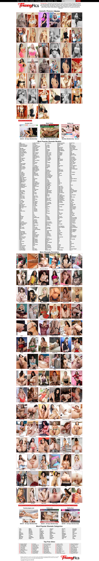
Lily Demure (47, 227)
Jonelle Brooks (48, 171)
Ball (20, 208)
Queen (58, 246)
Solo (63, 538)
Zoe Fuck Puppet (73, 248)
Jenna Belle (47, 155)
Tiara (71, 193)
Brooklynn (21, 234)
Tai (70, 182)
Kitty (46, 201)
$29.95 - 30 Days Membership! (49, 523)
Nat (58, 185)
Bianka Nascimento (23, 222)
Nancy (58, 179)
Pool (63, 529)
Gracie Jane (34, 227)
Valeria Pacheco (73, 207)
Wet (73, 537)
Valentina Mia (72, 204)
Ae (19, 147)
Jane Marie (47, 149)
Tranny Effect (22, 549)
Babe (20, 532)
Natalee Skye (60, 186)
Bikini (30, 528)
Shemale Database (35, 551)
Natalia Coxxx (60, 188)
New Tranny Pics (59, 547)
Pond (58, 240)
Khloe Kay (47, 195)
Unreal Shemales (35, 552)
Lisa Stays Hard (48, 230)
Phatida (59, 233)
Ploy (58, 239)
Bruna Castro (22, 238)
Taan (71, 181)
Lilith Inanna (48, 225)
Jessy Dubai (47, 166)
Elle (33, 194)
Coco (33, 164)
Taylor (71, 188)
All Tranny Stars (23, 553)
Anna (20, 182)
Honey (33, 243)
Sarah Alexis (72, 157)
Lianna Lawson (48, 221)
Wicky (71, 232)
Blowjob (30, 531)
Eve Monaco (34, 211)
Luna (46, 236)
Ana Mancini (22, 174)
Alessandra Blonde (23, 152)
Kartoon (47, 179)
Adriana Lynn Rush (23, 145)
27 (71, 505)
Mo (58, 167)
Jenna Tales (47, 160)
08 (36, 505)
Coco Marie (34, 165)
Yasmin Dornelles (73, 235)
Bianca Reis (21, 221)
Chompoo (34, 154)
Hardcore (41, 536)
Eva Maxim (34, 208)
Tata (70, 187)
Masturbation (52, 533)
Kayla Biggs (47, 184)
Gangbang (42, 533)
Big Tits (20, 538)
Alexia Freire (22, 154)
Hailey (33, 231)
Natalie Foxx (59, 189)
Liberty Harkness (48, 222)
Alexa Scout (21, 153)
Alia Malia (21, 155)
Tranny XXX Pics (74, 548)
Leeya (46, 215)
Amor (20, 170)
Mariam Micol (48, 249)
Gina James (34, 221)
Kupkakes (47, 204)
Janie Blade (47, 150)
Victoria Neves (72, 220)
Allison (20, 161)
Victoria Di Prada (73, 218)
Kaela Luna (47, 172)
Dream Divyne (35, 189)
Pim (58, 235)
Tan (70, 184)
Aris (20, 189)
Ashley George (22, 191)
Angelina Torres (22, 180)
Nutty (58, 212)
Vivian (71, 224)
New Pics (22, 0)
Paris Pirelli (59, 224)
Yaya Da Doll (72, 239)
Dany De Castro (35, 175)
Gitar (33, 224)
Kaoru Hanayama (48, 175)
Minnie (58, 163)
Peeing (51, 538)
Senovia (71, 164)
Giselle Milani (35, 222)
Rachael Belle (60, 249)
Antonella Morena (23, 186)
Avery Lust (21, 202)
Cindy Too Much (35, 160)
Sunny (71, 177)
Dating (55, 0)
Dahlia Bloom (35, 167)
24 (65, 505)
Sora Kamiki (72, 174)
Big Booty (21, 536)
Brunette (30, 533)
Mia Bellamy (59, 152)
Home (18, 0)
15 (49, 505)
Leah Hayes (47, 213)
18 (54, 505)
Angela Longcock (22, 177)
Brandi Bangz (22, 231)
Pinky (58, 238)
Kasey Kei (47, 180)
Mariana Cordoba (61, 143)
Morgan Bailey (60, 171)
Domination (31, 537)
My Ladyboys (59, 550)
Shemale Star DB (35, 548)
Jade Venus (47, 147)
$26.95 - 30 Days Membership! (28, 523)
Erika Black (34, 202)
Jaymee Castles (48, 154)
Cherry (33, 151)
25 (67, 505)
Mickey (58, 155)
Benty (20, 219)
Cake (20, 242)
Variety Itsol (72, 213)
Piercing (63, 528)
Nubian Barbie (60, 209)
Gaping (41, 534)
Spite (71, 175)
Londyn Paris (48, 234)
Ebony (30, 538)
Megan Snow (60, 148)
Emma (33, 198)
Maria (46, 248)
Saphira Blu (72, 153)
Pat (58, 225)
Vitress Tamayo (73, 222)
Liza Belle (47, 232)
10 (40, 505)
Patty (58, 228)
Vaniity (71, 209)
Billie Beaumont (22, 224)
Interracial (42, 538)
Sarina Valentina (73, 159)
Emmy (33, 200)
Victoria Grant (72, 219)
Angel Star (21, 176)
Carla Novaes (22, 246)
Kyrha (46, 207)
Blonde (30, 529)
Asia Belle (21, 192)
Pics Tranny (22, 551)
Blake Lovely (21, 228)
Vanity (71, 211)
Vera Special (72, 215)
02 (25, 120)
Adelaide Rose (22, 144)
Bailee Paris (21, 205)
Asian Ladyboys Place (74, 547)
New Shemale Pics (60, 549)
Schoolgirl (64, 534)
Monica (58, 168)
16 (51, 505)
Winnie (71, 234)
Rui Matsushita (73, 146)
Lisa (46, 229)
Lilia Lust (47, 224)
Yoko (71, 241)
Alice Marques (22, 158)
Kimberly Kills (48, 200)
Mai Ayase (47, 240)
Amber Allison (22, 166)
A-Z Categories (38, 0)
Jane (46, 148)
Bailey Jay (21, 207)
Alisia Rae (21, 159)
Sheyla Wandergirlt (73, 168)
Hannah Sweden (35, 234)
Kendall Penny (48, 191)
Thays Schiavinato (73, 190)
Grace (33, 226)
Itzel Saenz (34, 248)
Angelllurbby (22, 181)
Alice (20, 157)
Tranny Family (46, 551)
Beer (20, 213)
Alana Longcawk (22, 151)
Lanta (46, 209)
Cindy (33, 159)
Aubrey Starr (22, 197)
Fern (33, 214)
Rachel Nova (72, 143)
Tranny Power (22, 552)
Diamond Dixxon (35, 182)
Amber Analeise (22, 167)
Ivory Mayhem (48, 143)
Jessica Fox (47, 164)
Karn (46, 178)
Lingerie (51, 532)
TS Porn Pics (22, 548)
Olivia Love (59, 216)
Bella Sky (21, 217)
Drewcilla (34, 190)
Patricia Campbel (61, 227)
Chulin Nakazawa (36, 157)
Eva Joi (33, 206)
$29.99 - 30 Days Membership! (70, 523)
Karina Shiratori (48, 176)
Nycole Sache (60, 213)
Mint (58, 164)
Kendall (46, 189)
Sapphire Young (73, 154)
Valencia (71, 203)
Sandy (71, 152)
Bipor (20, 226)
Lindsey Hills (47, 228)
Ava (20, 199)
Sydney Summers (73, 180)
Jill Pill (46, 167)
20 (58, 505)
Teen (73, 532)
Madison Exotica (48, 239)
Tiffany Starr (72, 197)
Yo (70, 240)
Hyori (33, 245)
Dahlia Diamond (35, 170)
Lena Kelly (47, 217)
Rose (70, 144)
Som (70, 173)
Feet (40, 529)
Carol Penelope (22, 249)
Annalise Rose (22, 185)
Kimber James (48, 198)
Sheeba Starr (72, 167)
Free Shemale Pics (35, 547)
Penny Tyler (59, 232)
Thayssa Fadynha (73, 191)
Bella (20, 215)
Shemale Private (35, 553)
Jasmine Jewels (48, 152)
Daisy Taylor (35, 171)
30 (76, 505)
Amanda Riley (22, 164)
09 (38, 505)
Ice (33, 246)
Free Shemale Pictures (74, 552)
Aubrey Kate (21, 195)
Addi (20, 143)
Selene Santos (72, 163)
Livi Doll (47, 231)
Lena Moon (47, 218)
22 (62, 505)
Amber (20, 165)
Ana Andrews (22, 173)
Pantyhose (52, 537)
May (58, 146)
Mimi (58, 161)
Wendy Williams (73, 230)
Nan (58, 177)
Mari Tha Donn (48, 247)
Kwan (46, 205)
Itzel (33, 247)
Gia (33, 218)
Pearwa (58, 231)
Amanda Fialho (22, 163)
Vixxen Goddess (73, 226)
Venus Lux (72, 214)
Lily (46, 226)
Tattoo (73, 531)
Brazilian (30, 532)
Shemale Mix (34, 549)
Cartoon (34, 144)
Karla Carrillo (48, 177)
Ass (20, 531)
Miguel (58, 158)
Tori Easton (72, 200)
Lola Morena (47, 233)
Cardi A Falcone (22, 245)
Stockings (74, 529)
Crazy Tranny (22, 547)
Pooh (58, 241)
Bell (20, 214)
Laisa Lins (47, 208)
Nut (58, 211)
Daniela (33, 172)
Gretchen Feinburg (36, 229)
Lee (46, 214)
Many (46, 243)
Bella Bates (21, 216)
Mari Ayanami (48, 246)
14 (47, 505)
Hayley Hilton (35, 235)
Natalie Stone (60, 191)
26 (69, 505)
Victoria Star (72, 221)
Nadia (58, 174)
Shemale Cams (50, 0)
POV (63, 532)
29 (74, 505)
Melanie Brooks (60, 149)
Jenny (46, 161)
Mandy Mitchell (48, 242)
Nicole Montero (60, 199)
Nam (58, 176)
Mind (58, 162)
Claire (33, 161)
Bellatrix (21, 218)
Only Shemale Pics (47, 552)
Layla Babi (47, 211)
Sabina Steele (72, 148)
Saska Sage (72, 161)
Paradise (59, 221)
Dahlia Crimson (35, 168)
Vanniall (71, 212)
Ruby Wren (72, 145)
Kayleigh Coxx (48, 185)
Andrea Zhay (22, 175)
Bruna (20, 235)
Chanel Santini (35, 149)
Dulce (33, 191)
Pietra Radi (59, 234)
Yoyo (70, 242)
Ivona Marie (34, 249)
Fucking (41, 532)
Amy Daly (21, 172)
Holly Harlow (35, 240)
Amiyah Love (22, 168)
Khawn (46, 193)
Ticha (71, 195)
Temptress (72, 189)
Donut (33, 187)
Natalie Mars (60, 190)
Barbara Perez (22, 211)
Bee (20, 212)
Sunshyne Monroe (73, 178)
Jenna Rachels (48, 159)
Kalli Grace (47, 173)
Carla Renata (22, 247)
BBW (20, 535)
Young (73, 538)
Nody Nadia (59, 206)
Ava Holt (21, 200)
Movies (27, 0)
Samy (71, 151)
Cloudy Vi (34, 163)
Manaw (46, 241)
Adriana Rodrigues (23, 146)
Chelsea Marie (35, 150)
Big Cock (21, 537)
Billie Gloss (21, 225)
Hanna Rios (34, 232)
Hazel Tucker (35, 236)
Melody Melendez (60, 150)
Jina (46, 168)
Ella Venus (34, 193)
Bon (20, 230)
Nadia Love (59, 175)
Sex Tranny (34, 550)
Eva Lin (34, 207)
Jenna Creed (47, 157)
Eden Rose (34, 192)
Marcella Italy (48, 245)
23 (63, 505)
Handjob (41, 535)
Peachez (59, 230)
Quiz (58, 248)
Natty (58, 193)
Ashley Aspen (22, 190)
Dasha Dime (34, 178)
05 (31, 120)
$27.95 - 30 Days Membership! (49, 139)
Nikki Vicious (60, 202)
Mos (58, 172)
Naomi (58, 181)
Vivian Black (72, 225)
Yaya (70, 238)
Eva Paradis (34, 209)
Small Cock (64, 536)
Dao (33, 176)
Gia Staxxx (34, 219)
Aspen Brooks (22, 193)
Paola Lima (59, 220)
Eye (33, 212)
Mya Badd (59, 173)
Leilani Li (47, 216)
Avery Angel (21, 201)
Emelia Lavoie (35, 197)
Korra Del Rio (48, 202)
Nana (58, 178)
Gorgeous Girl (35, 225)
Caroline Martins (35, 143)
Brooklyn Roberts (22, 233)
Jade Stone (47, 146)
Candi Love (21, 243)
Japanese (51, 528)
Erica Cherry (35, 201)
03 (27, 120)
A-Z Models (32, 0)
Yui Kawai (72, 243)
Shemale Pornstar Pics (47, 553)
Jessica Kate (47, 165)
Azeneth (20, 203)
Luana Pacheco (48, 235)
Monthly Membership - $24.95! (70, 139)
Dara (33, 177)
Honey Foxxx (35, 244)
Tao (70, 186)
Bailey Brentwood (22, 206)
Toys (73, 534)
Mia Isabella (59, 153)
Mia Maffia (59, 154)
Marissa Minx (60, 144)
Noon (58, 208)
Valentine (71, 205)
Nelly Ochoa (59, 194)
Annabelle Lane (22, 184)
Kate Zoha (47, 181)
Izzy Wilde (47, 145)
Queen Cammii (60, 247)
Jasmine (46, 151)
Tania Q (71, 185)
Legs (51, 531)
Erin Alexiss (34, 203)
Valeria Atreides (73, 206)
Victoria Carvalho (73, 217)
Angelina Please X (23, 179)
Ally (20, 162)
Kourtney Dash (48, 203)
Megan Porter (60, 147)
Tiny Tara (72, 199)
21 (60, 505)
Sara (70, 155)
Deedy (33, 180)
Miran (58, 166)
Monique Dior (60, 170)
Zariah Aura (72, 246)
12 (43, 505)
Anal (20, 528)
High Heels (42, 537)
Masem (58, 145)
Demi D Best (34, 181)
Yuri (70, 245)
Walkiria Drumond (73, 227)
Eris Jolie (34, 204)
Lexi (46, 220)
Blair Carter (21, 227)
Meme (58, 151)
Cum (30, 535)
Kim (46, 197)
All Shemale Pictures (23, 550)
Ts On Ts (74, 535)
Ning (58, 205)
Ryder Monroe (72, 147)
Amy (20, 171)
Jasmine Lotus (48, 153)
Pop (58, 242)
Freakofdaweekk (35, 217)
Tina (70, 198)
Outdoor (51, 535)
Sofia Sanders (72, 172)
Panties (51, 536)
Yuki (70, 244)
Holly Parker (35, 241)
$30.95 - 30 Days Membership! (28, 139)
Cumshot (30, 536)
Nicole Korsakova (60, 198)
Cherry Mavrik (35, 152)
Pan (58, 219)
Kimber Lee (47, 199)
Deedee (33, 179)
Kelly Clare (47, 187)
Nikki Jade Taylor (61, 200)
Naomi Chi (59, 182)
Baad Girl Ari (22, 204)
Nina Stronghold (60, 204)
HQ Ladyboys (46, 548)
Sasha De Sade (72, 160)
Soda (71, 171)
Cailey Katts (21, 241)
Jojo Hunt (47, 170)
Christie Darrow (35, 155)
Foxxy (33, 215)
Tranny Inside (46, 549)
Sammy (71, 150)
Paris (58, 222)
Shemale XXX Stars (74, 553)
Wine (71, 233)
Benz (20, 220)
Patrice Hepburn (60, 226)
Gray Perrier (35, 228)
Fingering (42, 531)
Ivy (45, 144)
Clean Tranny (59, 548)
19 (56, 505)
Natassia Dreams (60, 192)
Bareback (21, 533)
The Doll (71, 192)
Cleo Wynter (35, 162)
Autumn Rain (22, 198)
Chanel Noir (34, 148)
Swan (71, 179)
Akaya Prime (22, 150)
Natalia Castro (60, 187)
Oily (58, 215)
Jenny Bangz (47, 162)
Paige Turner (60, 217)
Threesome (74, 533)
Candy (20, 244)
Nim (58, 203)
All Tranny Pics (27, 559)
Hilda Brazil (34, 239)
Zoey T (71, 249)
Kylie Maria (47, 206)
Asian (20, 529)
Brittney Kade (22, 232)
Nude (51, 534)
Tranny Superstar (74, 549)
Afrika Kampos (22, 149)
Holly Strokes (35, 242)
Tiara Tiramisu (73, 194)
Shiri (71, 170)
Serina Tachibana (73, 165)
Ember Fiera (35, 195)
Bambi (20, 209)
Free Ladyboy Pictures (60, 551)
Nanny (58, 180)
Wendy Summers (73, 229)
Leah (46, 212)
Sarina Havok (72, 158)
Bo (19, 229)
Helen (33, 238)
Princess (59, 245)
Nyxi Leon (59, 214)
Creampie (31, 534)
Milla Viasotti (60, 159)
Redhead (63, 533)
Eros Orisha (34, 205)
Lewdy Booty (47, 219)
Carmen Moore (22, 248)
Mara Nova (47, 244)
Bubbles (20, 239)
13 (45, 505)
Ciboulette (34, 158)
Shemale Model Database (61, 553)
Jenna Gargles (48, 158)
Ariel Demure (22, 187)
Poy (58, 243)
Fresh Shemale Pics (74, 550)
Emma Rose (34, 199)
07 (34, 505)
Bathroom (21, 534)
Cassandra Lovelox (36, 146)
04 (29, 120)
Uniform (74, 536)
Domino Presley (35, 186)
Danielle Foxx (35, 173)
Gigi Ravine (34, 220)
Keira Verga (47, 186)
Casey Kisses (34, 145)
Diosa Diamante (35, 184)
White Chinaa (72, 231)
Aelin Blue (21, 148)
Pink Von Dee (60, 236)
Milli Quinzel (60, 160)
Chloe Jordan (35, 153)
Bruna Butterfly (22, 236)
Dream (33, 188)
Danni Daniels (35, 174)
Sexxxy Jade (72, 166)
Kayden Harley (48, 182)
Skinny (63, 535)
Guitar (33, 230)
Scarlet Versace (73, 162)
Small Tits (64, 537)
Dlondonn (34, 185)
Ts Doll (71, 201)
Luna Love (47, 238)
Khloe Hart (47, 194)
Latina (51, 529)
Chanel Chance (35, 147)
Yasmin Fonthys (73, 236)
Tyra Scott (72, 202)
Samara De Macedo (73, 149)
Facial (41, 528)
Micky (58, 157)
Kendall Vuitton (48, 192)
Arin (20, 188)
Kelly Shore (47, 188)
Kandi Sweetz (48, 174)
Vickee (71, 216)
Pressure (59, 244)
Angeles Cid (21, 178)
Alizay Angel (21, 160)
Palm (58, 218)
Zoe (70, 247)
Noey (58, 207)
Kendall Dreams (48, 190)
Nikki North (59, 201)
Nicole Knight (60, 197)
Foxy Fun (34, 216)
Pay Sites (44, 0)
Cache (20, 240)
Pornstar (63, 531)
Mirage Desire (60, 165)
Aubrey (20, 194)
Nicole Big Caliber (61, 195)
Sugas (71, 176)
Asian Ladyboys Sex (47, 547)
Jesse (46, 163)
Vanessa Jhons (72, 208)
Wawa (71, 228)
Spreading (74, 528)
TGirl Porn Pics (46, 550)
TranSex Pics (59, 552)
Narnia (58, 184)
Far (33, 213)
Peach (58, 229)
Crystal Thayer (35, 166)
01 (23, 120)
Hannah (34, 233)
